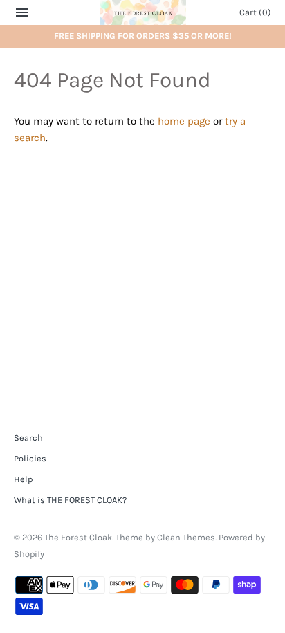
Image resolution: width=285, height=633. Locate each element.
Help (23, 479)
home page (184, 121)
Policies (30, 458)
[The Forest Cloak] (143, 12)
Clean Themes (186, 537)
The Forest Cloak (78, 537)
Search (28, 437)
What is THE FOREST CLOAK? (70, 500)
